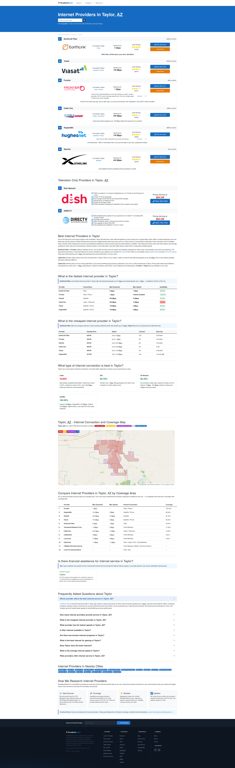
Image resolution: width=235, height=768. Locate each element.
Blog (139, 736)
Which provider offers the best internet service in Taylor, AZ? (86, 598)
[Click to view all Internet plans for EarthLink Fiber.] (74, 47)
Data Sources (141, 744)
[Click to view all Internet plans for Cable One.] (74, 115)
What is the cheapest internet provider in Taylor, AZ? (83, 620)
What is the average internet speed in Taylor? (80, 650)
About (155, 736)
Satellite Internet (107, 753)
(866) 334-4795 (161, 115)
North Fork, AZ (62, 672)
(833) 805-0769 (161, 67)
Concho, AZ (155, 670)
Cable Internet (107, 744)
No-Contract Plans (108, 756)
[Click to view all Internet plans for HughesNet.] (74, 134)
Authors (156, 739)
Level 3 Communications (72, 550)
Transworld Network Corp (73, 527)
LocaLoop (67, 538)
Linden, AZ (70, 670)
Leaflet (139, 484)
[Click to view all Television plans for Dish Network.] (75, 198)
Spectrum (122, 744)
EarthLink (122, 736)
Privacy (67, 751)
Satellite (95, 70)
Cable (95, 116)
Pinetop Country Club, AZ (128, 670)
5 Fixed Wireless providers (124, 426)
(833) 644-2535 (161, 134)
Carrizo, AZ (80, 672)
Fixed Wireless (71, 431)
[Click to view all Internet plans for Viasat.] (74, 69)
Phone (102, 70)
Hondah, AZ (147, 670)
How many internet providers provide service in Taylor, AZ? (86, 614)
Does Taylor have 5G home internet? (76, 645)
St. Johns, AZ (117, 672)
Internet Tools (141, 739)
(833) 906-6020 (161, 45)
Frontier (61, 294)
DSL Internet (106, 747)
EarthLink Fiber (64, 291)
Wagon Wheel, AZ (88, 670)
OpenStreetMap (150, 484)
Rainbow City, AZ (107, 672)
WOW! (121, 759)
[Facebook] (155, 749)
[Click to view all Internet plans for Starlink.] (74, 159)
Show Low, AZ (79, 670)
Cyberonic (67, 542)
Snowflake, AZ (62, 670)
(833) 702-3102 (161, 222)
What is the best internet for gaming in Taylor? (80, 640)
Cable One (62, 302)
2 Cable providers (99, 426)
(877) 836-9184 (161, 157)
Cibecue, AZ (87, 672)
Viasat (61, 306)
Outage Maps (141, 747)
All (78, 431)
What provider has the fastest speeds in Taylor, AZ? (82, 625)
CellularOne (68, 535)
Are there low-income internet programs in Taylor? (82, 635)
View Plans (160, 49)
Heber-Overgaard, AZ (165, 670)
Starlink (61, 298)
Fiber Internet (106, 739)
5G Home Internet (108, 742)
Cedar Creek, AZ (97, 672)
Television (101, 116)
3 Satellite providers (141, 426)
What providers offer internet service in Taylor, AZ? (82, 655)
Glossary (140, 742)
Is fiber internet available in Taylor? (75, 630)
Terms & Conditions (75, 751)
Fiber (98, 48)
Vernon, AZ (139, 670)
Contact (156, 742)
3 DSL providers (110, 426)
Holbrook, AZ (71, 672)
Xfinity (121, 739)
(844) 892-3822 (161, 201)
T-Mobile (122, 753)
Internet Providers (108, 736)
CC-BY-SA (163, 484)
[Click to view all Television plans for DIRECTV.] (75, 220)
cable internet (154, 252)
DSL (65, 431)
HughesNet (63, 310)
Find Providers (124, 723)
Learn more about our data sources (159, 712)
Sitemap (140, 750)
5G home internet (170, 252)
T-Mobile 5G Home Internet (73, 546)
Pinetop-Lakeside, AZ (114, 670)
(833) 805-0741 (161, 86)
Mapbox (172, 484)
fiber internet (123, 252)
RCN (121, 756)
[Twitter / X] (159, 749)
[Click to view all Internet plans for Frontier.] (74, 88)
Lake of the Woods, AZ (101, 670)
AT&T (121, 742)
